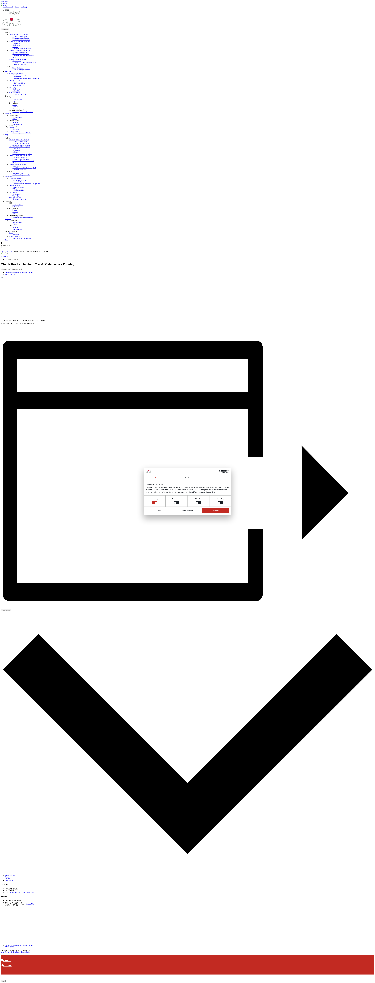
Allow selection (187, 510)
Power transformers (18, 85)
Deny (159, 510)
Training (11, 127)
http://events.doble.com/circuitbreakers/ (22, 892)
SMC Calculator (17, 124)
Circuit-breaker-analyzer (19, 52)
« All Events (4, 256)
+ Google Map (29, 904)
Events (14, 105)
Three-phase (16, 43)
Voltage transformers (18, 84)
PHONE (7, 965)
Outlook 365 (8, 879)
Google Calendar (10, 875)
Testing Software (17, 68)
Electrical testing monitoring (17, 59)
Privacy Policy (25, 952)
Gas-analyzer (16, 61)
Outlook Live (9, 880)
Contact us (15, 101)
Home (3, 251)
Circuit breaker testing (19, 75)
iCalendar (8, 877)
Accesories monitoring (19, 64)
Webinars (15, 106)
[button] (7, 10)
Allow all (216, 510)
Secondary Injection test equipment (19, 41)
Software (15, 47)
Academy (8, 113)
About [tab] (217, 478)
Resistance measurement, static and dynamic (26, 78)
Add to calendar (6, 610)
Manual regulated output (20, 36)
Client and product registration (21, 133)
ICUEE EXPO (10, 274)
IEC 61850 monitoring (19, 94)
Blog (6, 134)
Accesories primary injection (21, 40)
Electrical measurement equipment (19, 50)
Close (3, 981)
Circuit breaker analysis (16, 73)
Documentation (17, 117)
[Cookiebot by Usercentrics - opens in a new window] (220, 471)
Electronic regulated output (20, 38)
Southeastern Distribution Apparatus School (19, 272)
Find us (23, 7)
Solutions (15, 122)
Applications (8, 71)
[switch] (176, 502)
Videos (14, 119)
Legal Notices (5, 952)
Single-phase (16, 45)
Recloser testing (17, 77)
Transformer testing (15, 80)
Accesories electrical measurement (23, 55)
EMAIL (7, 960)
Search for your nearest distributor (22, 112)
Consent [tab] (158, 478)
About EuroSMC (8, 7)
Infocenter (15, 129)
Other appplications (15, 92)
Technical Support (14, 131)
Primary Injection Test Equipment (19, 34)
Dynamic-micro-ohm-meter (20, 54)
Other (14, 57)
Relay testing (13, 87)
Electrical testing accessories (21, 69)
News (17, 7)
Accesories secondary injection (22, 48)
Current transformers (18, 82)
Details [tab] (187, 478)
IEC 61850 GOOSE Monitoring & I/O (24, 62)
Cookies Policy (15, 952)
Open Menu (5, 29)
